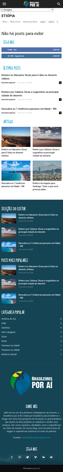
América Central (9, 354)
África (5, 22)
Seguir (56, 56)
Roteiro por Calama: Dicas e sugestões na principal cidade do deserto (46, 152)
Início (3, 11)
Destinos (5, 327)
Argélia (51, 22)
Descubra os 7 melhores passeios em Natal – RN (28, 108)
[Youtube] (51, 457)
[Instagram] (20, 457)
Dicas (4, 336)
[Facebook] (12, 457)
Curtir (56, 50)
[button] (59, 4)
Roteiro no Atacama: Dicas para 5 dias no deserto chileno (14, 152)
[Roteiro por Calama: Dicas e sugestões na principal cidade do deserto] (47, 137)
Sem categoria (8, 332)
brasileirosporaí (8, 82)
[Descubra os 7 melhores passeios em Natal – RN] (15, 171)
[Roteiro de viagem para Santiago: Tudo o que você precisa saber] (47, 171)
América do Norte (30, 22)
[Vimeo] (35, 457)
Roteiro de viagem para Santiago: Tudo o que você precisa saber (45, 186)
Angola (43, 22)
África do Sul (15, 22)
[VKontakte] (43, 457)
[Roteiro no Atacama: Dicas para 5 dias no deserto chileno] (15, 137)
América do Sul (8, 318)
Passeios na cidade (10, 345)
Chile (3, 323)
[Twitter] (27, 457)
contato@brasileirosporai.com (36, 437)
